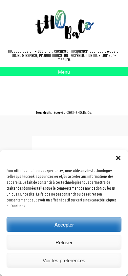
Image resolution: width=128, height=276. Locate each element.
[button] (118, 158)
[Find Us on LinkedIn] (56, 88)
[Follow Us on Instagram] (46, 88)
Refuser (64, 242)
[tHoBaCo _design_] (64, 24)
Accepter (64, 224)
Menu (64, 72)
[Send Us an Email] (35, 88)
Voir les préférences (64, 260)
